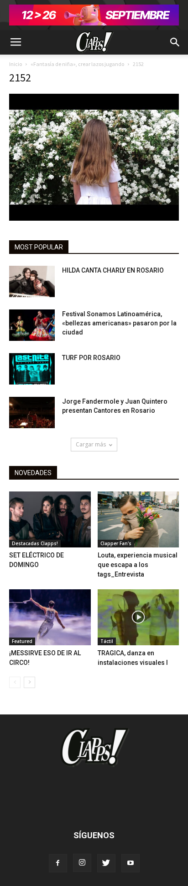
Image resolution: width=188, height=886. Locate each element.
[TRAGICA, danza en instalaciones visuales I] (138, 617)
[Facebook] (58, 863)
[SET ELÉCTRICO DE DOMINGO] (50, 519)
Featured (22, 641)
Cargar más (91, 444)
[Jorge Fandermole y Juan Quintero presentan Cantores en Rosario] (32, 412)
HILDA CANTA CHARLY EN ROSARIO (113, 270)
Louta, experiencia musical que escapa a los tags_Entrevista (138, 565)
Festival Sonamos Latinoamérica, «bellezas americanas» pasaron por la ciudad (119, 323)
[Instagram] (82, 863)
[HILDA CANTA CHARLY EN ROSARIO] (32, 281)
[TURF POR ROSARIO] (32, 369)
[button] (175, 42)
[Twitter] (106, 863)
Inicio (15, 64)
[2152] (94, 218)
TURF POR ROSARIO (91, 357)
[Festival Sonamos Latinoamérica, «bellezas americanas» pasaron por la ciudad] (32, 325)
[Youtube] (130, 863)
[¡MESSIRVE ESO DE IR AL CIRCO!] (50, 617)
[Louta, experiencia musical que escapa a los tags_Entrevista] (138, 519)
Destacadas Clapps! (35, 543)
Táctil (106, 641)
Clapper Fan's (115, 543)
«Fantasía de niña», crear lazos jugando (77, 64)
